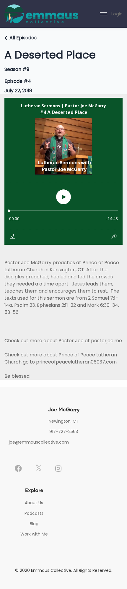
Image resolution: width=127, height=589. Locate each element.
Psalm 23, (25, 305)
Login (117, 14)
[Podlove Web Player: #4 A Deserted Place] (63, 171)
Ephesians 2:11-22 (56, 305)
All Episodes (23, 37)
